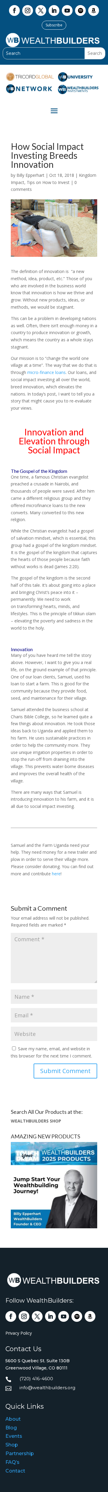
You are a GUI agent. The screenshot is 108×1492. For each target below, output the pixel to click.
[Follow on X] (40, 10)
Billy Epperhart (30, 175)
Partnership (19, 1453)
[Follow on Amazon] (93, 10)
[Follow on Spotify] (80, 10)
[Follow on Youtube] (67, 10)
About (13, 1419)
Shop (11, 1445)
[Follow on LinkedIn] (54, 10)
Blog (11, 1428)
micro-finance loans (46, 372)
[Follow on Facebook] (14, 10)
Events (13, 1436)
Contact (15, 1471)
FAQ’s (12, 1462)
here (56, 874)
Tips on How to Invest (48, 182)
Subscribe (54, 25)
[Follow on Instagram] (27, 10)
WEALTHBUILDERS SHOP (36, 1121)
